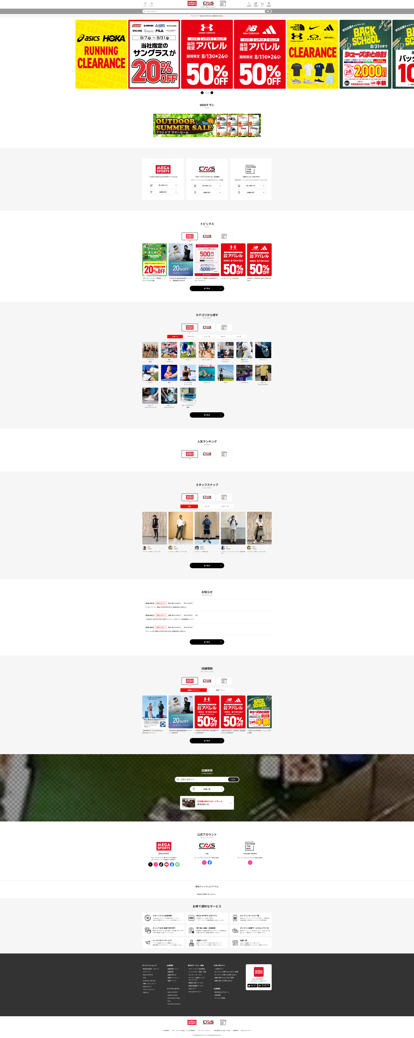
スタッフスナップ (149, 989)
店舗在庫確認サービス (196, 986)
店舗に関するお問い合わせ (223, 981)
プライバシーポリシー (204, 1030)
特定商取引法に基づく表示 (222, 1030)
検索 (268, 11)
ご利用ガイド (219, 969)
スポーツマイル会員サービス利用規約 (183, 1030)
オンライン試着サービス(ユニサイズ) (197, 979)
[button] (143, 16)
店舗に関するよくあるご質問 (224, 978)
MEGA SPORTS (148, 975)
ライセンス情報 (220, 998)
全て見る (207, 288)
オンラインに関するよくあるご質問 (226, 972)
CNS (144, 978)
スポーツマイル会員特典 (197, 969)
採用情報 (217, 995)
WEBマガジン (147, 987)
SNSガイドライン (246, 1030)
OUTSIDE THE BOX (149, 981)
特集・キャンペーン (149, 984)
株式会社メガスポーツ (222, 992)
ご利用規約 (165, 1030)
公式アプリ (192, 989)
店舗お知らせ (172, 975)
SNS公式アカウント (195, 992)
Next (211, 92)
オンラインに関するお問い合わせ (226, 975)
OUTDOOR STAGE (174, 998)
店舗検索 (170, 972)
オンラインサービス (195, 975)
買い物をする (163, 185)
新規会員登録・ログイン (151, 969)
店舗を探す (163, 192)
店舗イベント (172, 981)
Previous (202, 92)
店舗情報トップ (173, 969)
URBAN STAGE (172, 995)
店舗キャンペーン (173, 978)
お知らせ (146, 992)
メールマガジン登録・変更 (197, 972)
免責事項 (235, 1030)
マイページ (146, 972)
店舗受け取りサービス (196, 983)
